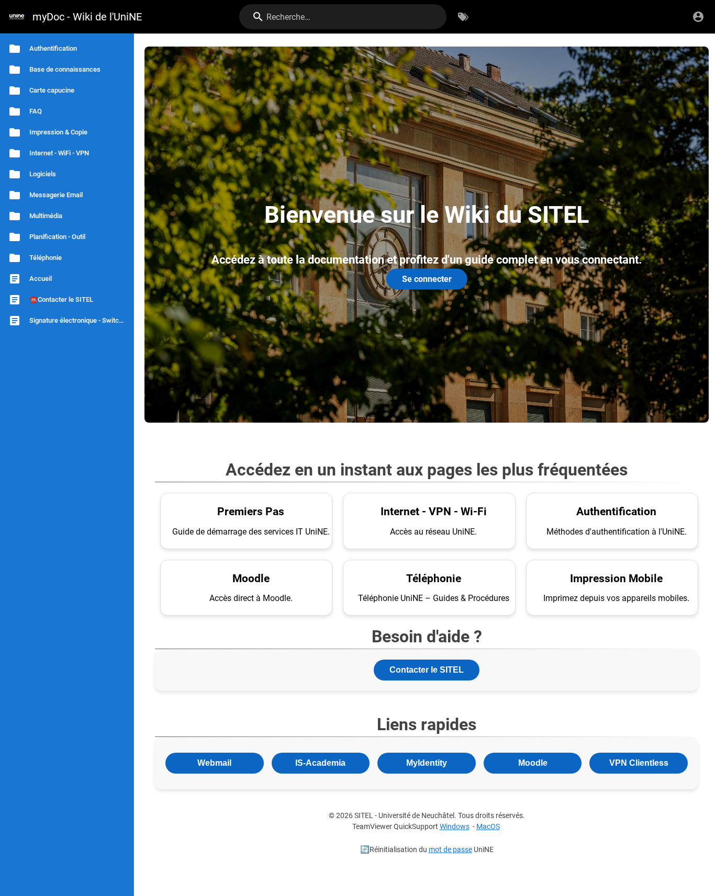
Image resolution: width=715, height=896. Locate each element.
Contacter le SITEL (426, 669)
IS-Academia (320, 762)
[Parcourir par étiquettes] (463, 16)
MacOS (488, 826)
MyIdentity (426, 762)
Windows (455, 826)
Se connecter (427, 278)
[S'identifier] (698, 16)
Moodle (533, 762)
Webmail (214, 762)
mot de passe (450, 849)
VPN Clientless (638, 762)
